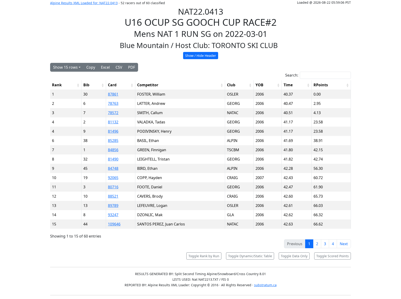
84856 (113, 149)
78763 (113, 103)
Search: (291, 75)
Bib (86, 84)
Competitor (147, 84)
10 (54, 177)
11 (54, 187)
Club (231, 84)
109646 (114, 224)
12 (54, 196)
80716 (113, 187)
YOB (259, 84)
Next (344, 243)
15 (54, 224)
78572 (113, 112)
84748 (113, 168)
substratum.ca (265, 285)
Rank (57, 84)
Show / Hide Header (200, 55)
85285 (113, 140)
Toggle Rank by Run (203, 256)
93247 (113, 214)
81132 (113, 122)
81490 (113, 159)
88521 (113, 196)
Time (288, 84)
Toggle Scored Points (332, 256)
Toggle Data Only (294, 256)
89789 (113, 205)
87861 (113, 94)
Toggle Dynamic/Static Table (250, 256)
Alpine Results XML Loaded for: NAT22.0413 (84, 3)
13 (54, 205)
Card (112, 84)
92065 (113, 177)
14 (54, 214)
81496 (113, 131)
